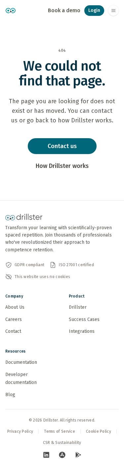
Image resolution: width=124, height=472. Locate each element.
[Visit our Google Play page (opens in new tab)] (78, 455)
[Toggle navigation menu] (113, 10)
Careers (13, 319)
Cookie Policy (98, 431)
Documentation (21, 362)
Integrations (82, 331)
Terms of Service (59, 431)
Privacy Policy (20, 431)
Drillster (78, 307)
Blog (10, 394)
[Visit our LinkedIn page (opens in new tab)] (46, 455)
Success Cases (84, 319)
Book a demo (64, 10)
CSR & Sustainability (62, 442)
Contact (13, 331)
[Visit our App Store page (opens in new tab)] (62, 455)
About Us (14, 307)
